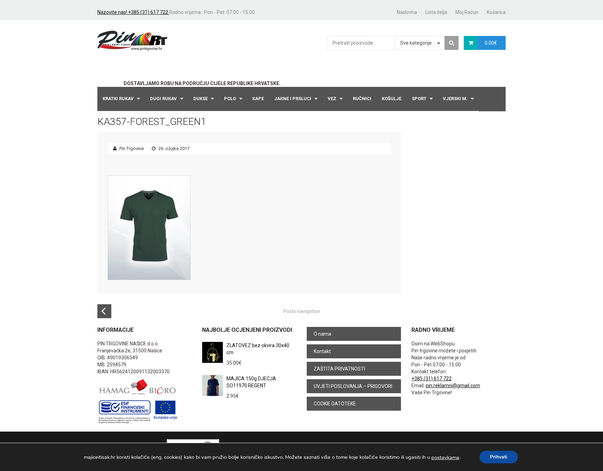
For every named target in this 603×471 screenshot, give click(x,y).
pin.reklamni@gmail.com (453, 385)
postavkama (445, 457)
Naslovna (407, 12)
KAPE (258, 98)
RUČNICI (362, 98)
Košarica (496, 12)
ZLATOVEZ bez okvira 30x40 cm (257, 349)
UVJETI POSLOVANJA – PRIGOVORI (353, 386)
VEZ (332, 98)
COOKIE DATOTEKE (335, 403)
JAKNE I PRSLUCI (292, 98)
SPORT (419, 98)
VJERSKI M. (455, 98)
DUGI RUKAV (163, 98)
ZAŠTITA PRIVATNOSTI (339, 369)
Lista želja (436, 12)
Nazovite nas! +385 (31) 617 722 (133, 12)
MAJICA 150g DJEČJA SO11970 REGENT (251, 382)
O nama (322, 334)
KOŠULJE (391, 98)
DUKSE (200, 98)
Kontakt (322, 351)
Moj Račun (466, 12)
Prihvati (498, 457)
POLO (230, 98)
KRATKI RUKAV (118, 98)
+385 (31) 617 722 (431, 378)
